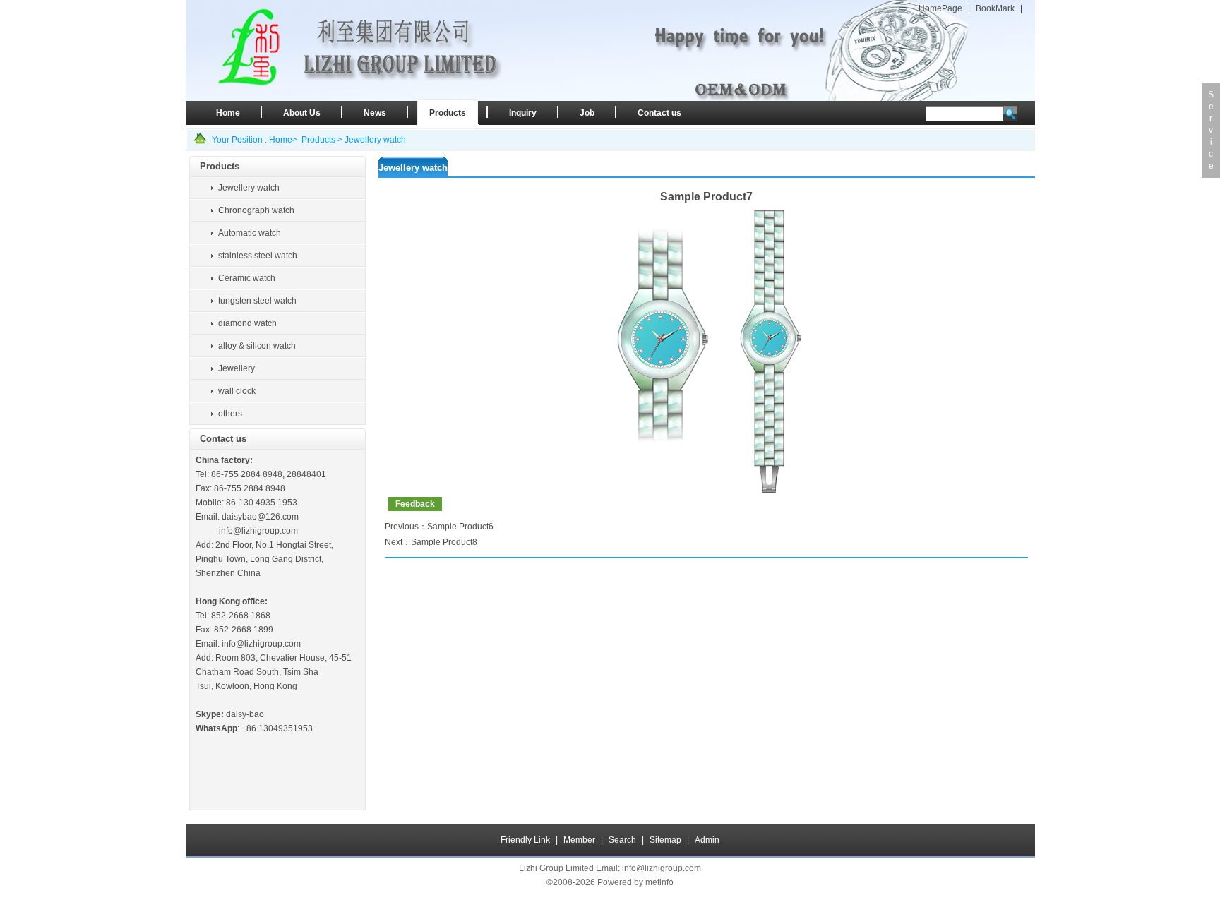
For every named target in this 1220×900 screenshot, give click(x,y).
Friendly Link (525, 840)
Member (579, 840)
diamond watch (247, 323)
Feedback (415, 504)
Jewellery (236, 368)
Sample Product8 (444, 542)
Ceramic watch (246, 278)
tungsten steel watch (257, 301)
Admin (707, 840)
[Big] (706, 490)
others (230, 414)
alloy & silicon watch (257, 346)
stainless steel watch (257, 255)
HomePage (940, 8)
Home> (283, 140)
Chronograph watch (256, 210)
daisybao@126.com (260, 517)
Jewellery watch (375, 140)
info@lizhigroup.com (258, 531)
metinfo (659, 882)
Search (622, 840)
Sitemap (665, 840)
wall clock (237, 391)
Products (318, 140)
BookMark (995, 8)
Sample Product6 (460, 527)
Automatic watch (249, 233)
